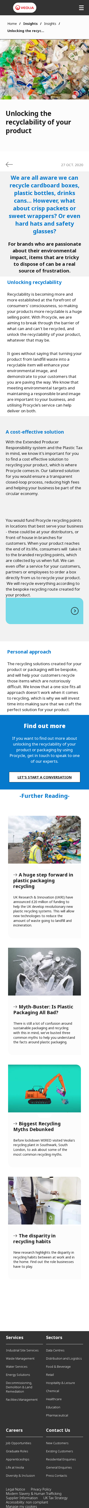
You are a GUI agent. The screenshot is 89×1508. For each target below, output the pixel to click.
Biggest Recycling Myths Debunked (44, 1088)
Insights (50, 23)
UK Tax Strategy (55, 1498)
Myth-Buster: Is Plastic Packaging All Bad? (44, 972)
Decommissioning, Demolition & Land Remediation (19, 1387)
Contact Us (58, 1430)
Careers (14, 1430)
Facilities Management (21, 1399)
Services (14, 1337)
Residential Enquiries (61, 1459)
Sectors (54, 1337)
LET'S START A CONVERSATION (45, 777)
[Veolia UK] (24, 7)
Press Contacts (56, 1475)
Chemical (52, 1391)
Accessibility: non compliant (27, 1502)
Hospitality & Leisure (60, 1383)
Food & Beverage (58, 1366)
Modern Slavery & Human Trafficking (33, 1493)
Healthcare (54, 1399)
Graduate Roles (17, 1451)
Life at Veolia (15, 1467)
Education (53, 1407)
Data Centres (55, 1350)
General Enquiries (59, 1467)
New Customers (57, 1443)
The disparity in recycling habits (44, 1201)
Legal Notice (15, 1489)
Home (12, 23)
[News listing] (9, 164)
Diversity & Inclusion (20, 1475)
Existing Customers (59, 1451)
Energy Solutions (18, 1374)
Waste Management (20, 1358)
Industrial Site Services (22, 1350)
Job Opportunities (18, 1443)
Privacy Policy (41, 1489)
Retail (50, 1374)
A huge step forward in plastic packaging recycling (44, 840)
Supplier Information (22, 1498)
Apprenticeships (17, 1459)
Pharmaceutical (57, 1415)
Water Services (16, 1366)
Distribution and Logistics (64, 1358)
